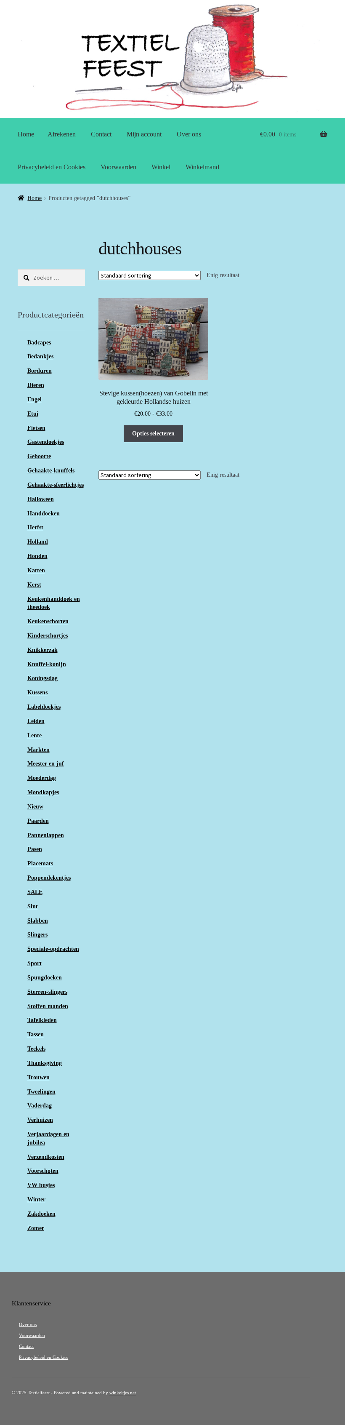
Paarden (38, 821)
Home (26, 134)
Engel (34, 399)
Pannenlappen (45, 835)
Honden (37, 556)
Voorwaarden (118, 167)
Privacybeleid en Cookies (51, 167)
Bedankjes (40, 356)
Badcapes (39, 342)
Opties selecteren (153, 433)
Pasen (34, 849)
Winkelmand (202, 167)
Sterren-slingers (47, 992)
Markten (38, 750)
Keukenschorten (48, 621)
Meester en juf (45, 764)
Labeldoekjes (44, 707)
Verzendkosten (45, 1157)
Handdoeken (43, 513)
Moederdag (41, 778)
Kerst (34, 585)
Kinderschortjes (47, 635)
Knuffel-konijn (46, 664)
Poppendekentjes (49, 878)
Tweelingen (41, 1092)
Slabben (37, 921)
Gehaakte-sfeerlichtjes (55, 485)
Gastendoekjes (45, 442)
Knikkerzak (42, 650)
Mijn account (144, 134)
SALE (34, 892)
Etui (32, 414)
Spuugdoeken (44, 977)
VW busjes (41, 1185)
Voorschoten (42, 1171)
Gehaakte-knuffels (50, 470)
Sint (32, 906)
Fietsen (36, 428)
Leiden (36, 721)
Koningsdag (42, 678)
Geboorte (39, 456)
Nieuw (35, 806)
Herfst (35, 527)
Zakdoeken (41, 1214)
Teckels (36, 1049)
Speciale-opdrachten (53, 949)
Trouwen (38, 1077)
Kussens (37, 692)
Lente (34, 735)
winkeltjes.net (122, 1392)
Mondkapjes (43, 792)
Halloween (40, 499)
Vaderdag (39, 1105)
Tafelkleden (42, 1020)
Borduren (39, 371)
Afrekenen (62, 134)
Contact (101, 134)
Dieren (35, 385)
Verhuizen (40, 1120)
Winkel (160, 167)
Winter (36, 1199)
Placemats (40, 863)
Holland (37, 542)
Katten (36, 570)
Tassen (35, 1034)
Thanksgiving (44, 1063)
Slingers (37, 934)
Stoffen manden (47, 1006)
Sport (34, 963)
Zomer (35, 1228)
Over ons (189, 134)
